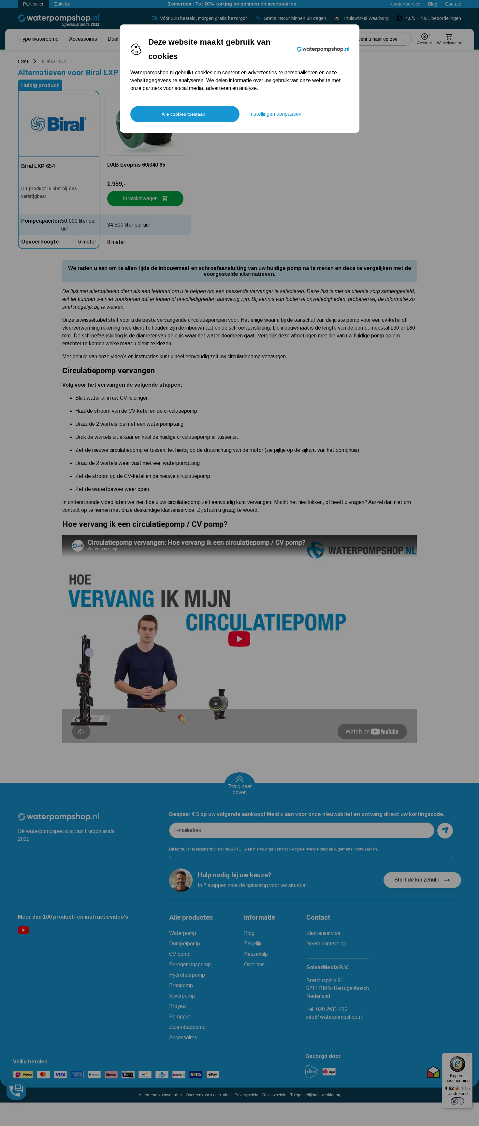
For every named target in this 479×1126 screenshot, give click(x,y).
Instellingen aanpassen (275, 114)
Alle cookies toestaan (183, 114)
